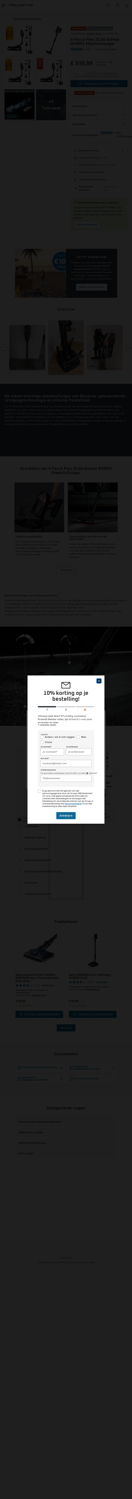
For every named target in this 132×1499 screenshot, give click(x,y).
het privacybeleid (73, 803)
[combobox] (52, 751)
